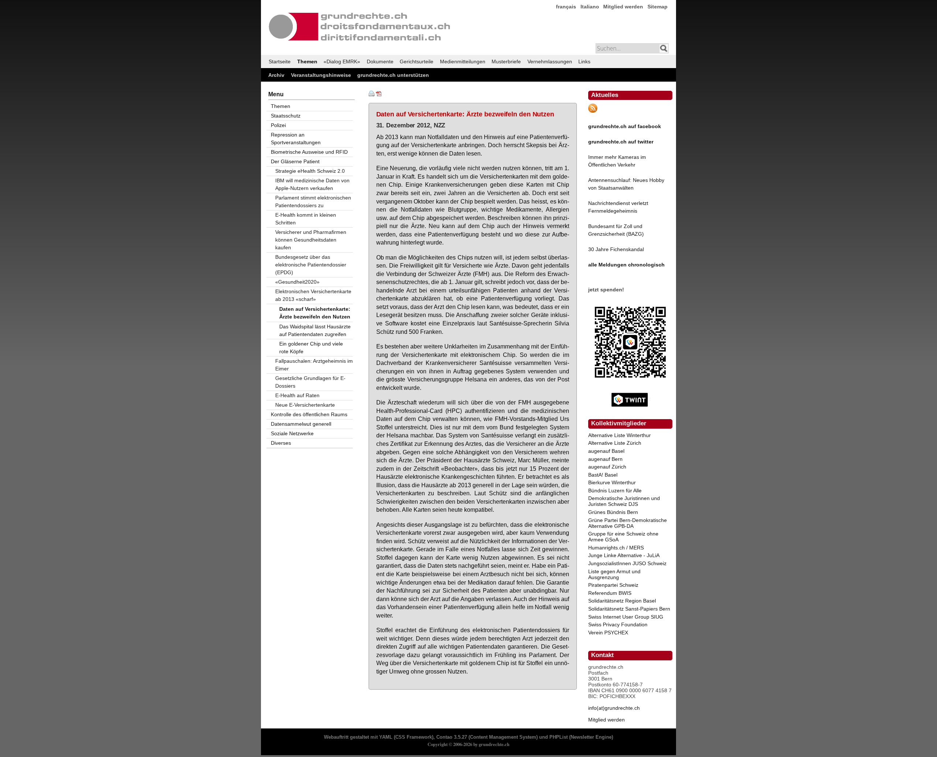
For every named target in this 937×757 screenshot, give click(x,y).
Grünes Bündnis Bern (613, 512)
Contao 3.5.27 (451, 737)
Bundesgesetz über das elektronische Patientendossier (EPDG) (310, 264)
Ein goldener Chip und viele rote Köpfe (311, 347)
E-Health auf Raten (297, 395)
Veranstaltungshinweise (321, 75)
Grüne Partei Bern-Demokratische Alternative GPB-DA (627, 523)
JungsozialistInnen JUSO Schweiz (627, 563)
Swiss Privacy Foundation (617, 624)
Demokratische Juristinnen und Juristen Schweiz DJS (624, 501)
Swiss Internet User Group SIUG (625, 617)
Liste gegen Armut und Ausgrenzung (614, 574)
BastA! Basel (602, 475)
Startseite (280, 61)
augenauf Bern (605, 459)
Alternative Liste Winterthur (619, 435)
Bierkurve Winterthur (612, 482)
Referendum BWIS (609, 593)
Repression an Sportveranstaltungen (296, 138)
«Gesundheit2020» (297, 282)
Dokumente (380, 61)
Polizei (278, 125)
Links (584, 61)
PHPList (558, 737)
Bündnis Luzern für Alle (615, 490)
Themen (307, 61)
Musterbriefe (506, 61)
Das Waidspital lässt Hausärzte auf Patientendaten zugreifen (315, 330)
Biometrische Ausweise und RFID (309, 152)
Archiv (276, 75)
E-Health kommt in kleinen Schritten (305, 218)
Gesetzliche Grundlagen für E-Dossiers (310, 382)
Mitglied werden (623, 7)
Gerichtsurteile (416, 61)
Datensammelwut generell (301, 424)
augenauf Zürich (607, 467)
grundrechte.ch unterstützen (393, 75)
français (566, 7)
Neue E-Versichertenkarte (305, 405)
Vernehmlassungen (549, 61)
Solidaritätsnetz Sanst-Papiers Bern (629, 609)
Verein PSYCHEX (608, 632)
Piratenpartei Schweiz (613, 585)
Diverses (281, 443)
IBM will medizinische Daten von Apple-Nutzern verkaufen (312, 184)
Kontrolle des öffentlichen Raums (309, 414)
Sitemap (657, 7)
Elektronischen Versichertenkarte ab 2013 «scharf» (313, 295)
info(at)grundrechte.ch (614, 708)
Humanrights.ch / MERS (616, 548)
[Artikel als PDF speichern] (379, 95)
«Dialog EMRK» (342, 61)
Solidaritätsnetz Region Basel (622, 601)
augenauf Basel (606, 451)
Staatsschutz (285, 116)
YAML (385, 737)
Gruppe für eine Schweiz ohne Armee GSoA (623, 536)
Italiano (590, 7)
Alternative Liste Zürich (614, 443)
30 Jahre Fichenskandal (616, 249)
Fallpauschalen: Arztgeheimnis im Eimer (314, 365)
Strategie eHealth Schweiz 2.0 (310, 171)
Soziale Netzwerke (292, 433)
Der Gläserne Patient (295, 161)
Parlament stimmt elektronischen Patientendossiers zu (313, 201)
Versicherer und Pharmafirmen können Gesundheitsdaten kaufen (310, 239)
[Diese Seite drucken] (371, 95)
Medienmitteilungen (462, 61)
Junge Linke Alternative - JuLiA (624, 555)
